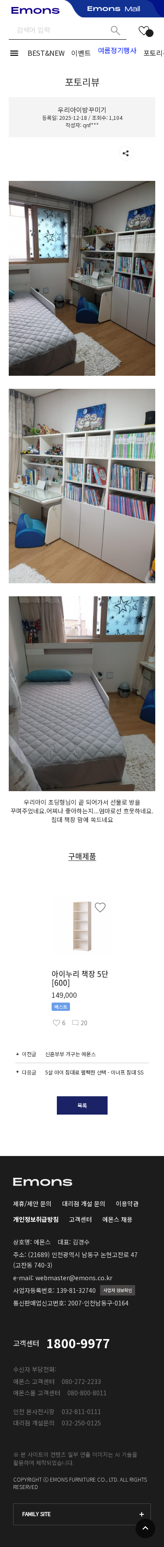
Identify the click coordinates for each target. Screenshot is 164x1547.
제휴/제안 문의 (32, 1203)
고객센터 (80, 1219)
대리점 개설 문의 (83, 1203)
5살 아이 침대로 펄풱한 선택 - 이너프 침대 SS (94, 1072)
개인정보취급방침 (36, 1219)
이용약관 (127, 1203)
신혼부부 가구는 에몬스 (70, 1053)
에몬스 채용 (117, 1219)
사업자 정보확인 (117, 1290)
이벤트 (81, 53)
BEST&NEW (46, 53)
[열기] (126, 153)
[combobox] (82, 1514)
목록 (82, 1105)
